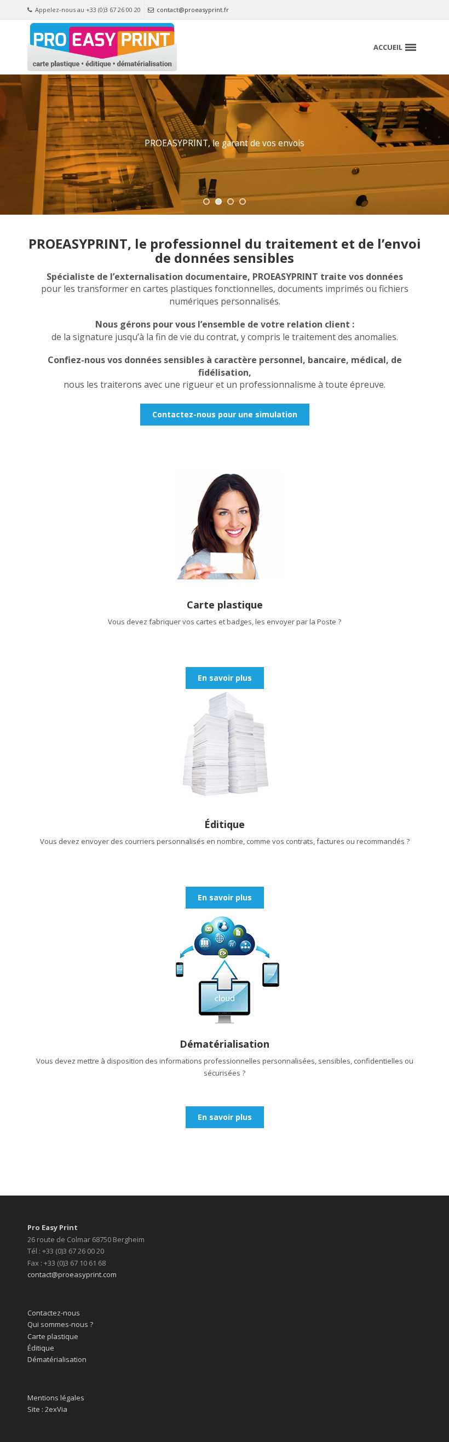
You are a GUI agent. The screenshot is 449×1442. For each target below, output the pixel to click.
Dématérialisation (57, 1359)
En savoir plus (225, 678)
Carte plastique (52, 1336)
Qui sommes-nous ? (60, 1324)
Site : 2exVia (47, 1409)
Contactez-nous (53, 1313)
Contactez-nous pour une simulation (224, 414)
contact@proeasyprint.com (72, 1274)
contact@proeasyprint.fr (193, 9)
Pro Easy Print (52, 1227)
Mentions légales (55, 1398)
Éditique (40, 1348)
